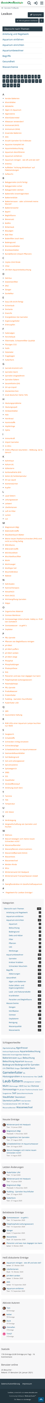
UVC (19, 1104)
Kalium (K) (9, 464)
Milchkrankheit (11, 553)
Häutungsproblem (11, 1076)
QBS (6, 711)
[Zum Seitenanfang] (41, 1399)
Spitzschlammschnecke (25, 1093)
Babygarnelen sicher (13, 186)
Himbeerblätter (11, 411)
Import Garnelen (12, 442)
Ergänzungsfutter (12, 321)
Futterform (9, 360)
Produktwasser (11, 691)
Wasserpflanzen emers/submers (18, 849)
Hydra (7, 430)
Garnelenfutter (12, 1072)
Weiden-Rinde (11, 864)
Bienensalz (9, 219)
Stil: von (22, 1399)
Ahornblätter (10, 102)
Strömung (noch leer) (14, 788)
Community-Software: (22, 1396)
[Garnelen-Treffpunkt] (12, 3)
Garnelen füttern (12, 379)
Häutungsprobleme (13, 403)
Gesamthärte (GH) (12, 383)
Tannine (8, 796)
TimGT (9, 1333)
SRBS (7, 772)
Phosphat (9, 660)
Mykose (8, 575)
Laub (40, 1076)
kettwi (9, 1246)
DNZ (7, 285)
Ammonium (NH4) (12, 129)
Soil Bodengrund (12, 757)
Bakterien (26, 1055)
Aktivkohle (9, 106)
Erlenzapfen (10, 324)
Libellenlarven (11, 507)
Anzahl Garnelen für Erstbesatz (18, 140)
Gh (24, 1073)
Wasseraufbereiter (13, 845)
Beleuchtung (29, 1057)
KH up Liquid (10, 480)
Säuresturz (20, 1097)
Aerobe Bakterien (12, 98)
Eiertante (9, 309)
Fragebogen (10, 356)
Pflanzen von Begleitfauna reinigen (19, 641)
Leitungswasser (11, 499)
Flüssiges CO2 (11, 344)
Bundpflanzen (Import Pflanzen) (18, 254)
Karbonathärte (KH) (13, 472)
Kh (21, 1077)
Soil (14, 1093)
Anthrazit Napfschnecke (11, 1051)
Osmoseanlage (10, 1089)
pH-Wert (8, 645)
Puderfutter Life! (12, 703)
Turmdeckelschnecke (10, 1104)
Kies (35, 1077)
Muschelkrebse (11, 572)
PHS (6, 672)
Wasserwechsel (11, 860)
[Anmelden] (35, 3)
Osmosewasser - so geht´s (16, 625)
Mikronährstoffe (11, 549)
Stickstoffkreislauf (12, 784)
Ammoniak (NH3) (12, 125)
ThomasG (10, 1134)
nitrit (21, 1086)
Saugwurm (9, 734)
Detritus (8, 278)
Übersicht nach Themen (16, 28)
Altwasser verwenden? (14, 121)
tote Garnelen (26, 1101)
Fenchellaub (10, 337)
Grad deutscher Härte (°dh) (16, 395)
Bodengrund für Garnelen (27, 1064)
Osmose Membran (12, 615)
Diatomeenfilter (11, 282)
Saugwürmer (7, 1093)
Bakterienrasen (10, 1057)
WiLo (7, 868)
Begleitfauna (10, 215)
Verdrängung (10, 820)
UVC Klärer (9, 812)
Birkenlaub (9, 227)
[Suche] (29, 3)
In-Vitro (8, 446)
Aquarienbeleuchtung (14, 148)
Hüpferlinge (10, 426)
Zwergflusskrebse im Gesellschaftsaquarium (23, 884)
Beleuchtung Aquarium (13, 1061)
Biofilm (8, 223)
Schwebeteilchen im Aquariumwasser (21, 749)
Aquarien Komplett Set (14, 144)
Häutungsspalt (11, 407)
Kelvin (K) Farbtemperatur (16, 476)
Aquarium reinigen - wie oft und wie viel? (22, 160)
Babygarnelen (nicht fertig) (16, 182)
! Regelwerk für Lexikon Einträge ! (19, 892)
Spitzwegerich (11, 768)
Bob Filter (9, 234)
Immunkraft (10, 438)
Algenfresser (22, 1047)
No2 (25, 1086)
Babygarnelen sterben (14, 190)
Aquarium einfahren (13, 156)
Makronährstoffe (12, 531)
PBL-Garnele (10, 637)
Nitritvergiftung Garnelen (15, 599)
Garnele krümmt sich (14, 368)
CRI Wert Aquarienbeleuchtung (18, 270)
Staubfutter (10, 780)
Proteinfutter (10, 695)
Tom (8, 1127)
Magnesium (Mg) (12, 527)
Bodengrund (10, 242)
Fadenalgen (10, 333)
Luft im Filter (10, 511)
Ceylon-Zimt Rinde (12, 262)
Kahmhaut (9, 461)
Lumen (8, 515)
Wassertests (10, 856)
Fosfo (7, 348)
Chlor (7, 266)
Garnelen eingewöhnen (15, 375)
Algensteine (10, 114)
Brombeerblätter (12, 250)
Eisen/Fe (8, 313)
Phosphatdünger (12, 664)
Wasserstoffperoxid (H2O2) (16, 853)
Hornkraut (9, 418)
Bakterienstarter (12, 208)
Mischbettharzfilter (13, 556)
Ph (18, 1090)
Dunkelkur (9, 293)
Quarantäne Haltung (13, 715)
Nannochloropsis (12, 588)
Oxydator (9, 629)
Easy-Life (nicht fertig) (14, 301)
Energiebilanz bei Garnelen (16, 317)
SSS (6, 776)
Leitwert (8, 503)
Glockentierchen (12, 391)
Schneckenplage (12, 745)
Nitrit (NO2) (10, 595)
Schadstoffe (10, 738)
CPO (4, 1068)
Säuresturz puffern (12, 1100)
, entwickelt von (22, 1392)
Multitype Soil (10, 568)
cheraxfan (11, 1327)
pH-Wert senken (11, 653)
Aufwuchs (9, 174)
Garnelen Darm (11, 372)
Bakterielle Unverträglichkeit (17, 193)
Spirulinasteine (11, 765)
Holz (7, 414)
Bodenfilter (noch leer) (14, 238)
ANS (6, 137)
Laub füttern (10, 496)
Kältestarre (9, 468)
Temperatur (10, 804)
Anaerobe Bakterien (13, 133)
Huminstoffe (10, 422)
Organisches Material (14, 611)
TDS (6, 800)
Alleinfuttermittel (12, 117)
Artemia (8, 164)
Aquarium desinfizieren (15, 152)
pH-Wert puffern (12, 649)
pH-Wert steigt (11, 657)
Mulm (7, 560)
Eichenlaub (9, 305)
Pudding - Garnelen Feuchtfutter (18, 699)
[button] (41, 20)
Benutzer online (9, 1364)
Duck (8, 1239)
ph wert (22, 1090)
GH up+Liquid (10, 387)
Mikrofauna (10, 545)
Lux (6, 519)
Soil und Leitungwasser (14, 761)
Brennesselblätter (12, 246)
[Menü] (41, 3)
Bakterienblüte (11, 197)
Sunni (8, 1233)
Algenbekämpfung (9, 1048)
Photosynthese (11, 668)
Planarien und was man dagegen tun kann (23, 676)
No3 (29, 1086)
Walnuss (8, 835)
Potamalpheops (11, 683)
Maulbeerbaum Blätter (14, 535)
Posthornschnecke (32, 1090)
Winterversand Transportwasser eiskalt (21, 876)
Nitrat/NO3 (9, 591)
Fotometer (9, 352)
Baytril (7, 211)
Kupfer (8, 487)
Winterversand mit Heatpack (17, 872)
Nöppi (7, 603)
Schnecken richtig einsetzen (16, 742)
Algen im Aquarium (13, 110)
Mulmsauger (10, 564)
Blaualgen (9, 231)
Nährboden (10, 584)
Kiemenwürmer (11, 483)
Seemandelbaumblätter (15, 753)
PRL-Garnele (10, 687)
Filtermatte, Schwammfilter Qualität (20, 340)
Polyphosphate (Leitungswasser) (18, 680)
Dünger (8, 289)
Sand (40, 1090)
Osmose (35, 1086)
